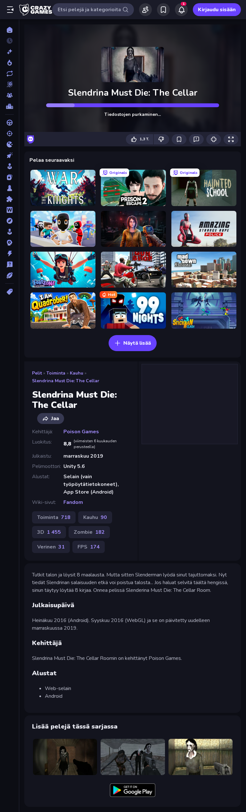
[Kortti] (9, 177)
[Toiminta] (9, 253)
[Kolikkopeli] (9, 166)
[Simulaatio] (9, 231)
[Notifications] (181, 9)
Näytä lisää (137, 343)
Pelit (37, 373)
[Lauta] (9, 188)
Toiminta (55, 373)
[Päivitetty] (9, 73)
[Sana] (9, 209)
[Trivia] (9, 264)
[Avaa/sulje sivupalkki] (10, 9)
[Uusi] (9, 51)
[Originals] (9, 84)
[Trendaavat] (9, 62)
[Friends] (145, 9)
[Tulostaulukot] (9, 106)
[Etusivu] (9, 29)
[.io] (9, 144)
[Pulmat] (9, 199)
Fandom (73, 502)
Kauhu (76, 373)
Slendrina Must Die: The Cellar (65, 381)
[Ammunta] (9, 133)
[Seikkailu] (9, 220)
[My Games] (163, 9)
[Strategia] (9, 242)
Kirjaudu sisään (217, 9)
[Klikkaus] (9, 155)
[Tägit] (9, 291)
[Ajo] (9, 122)
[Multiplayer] (9, 95)
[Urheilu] (9, 275)
